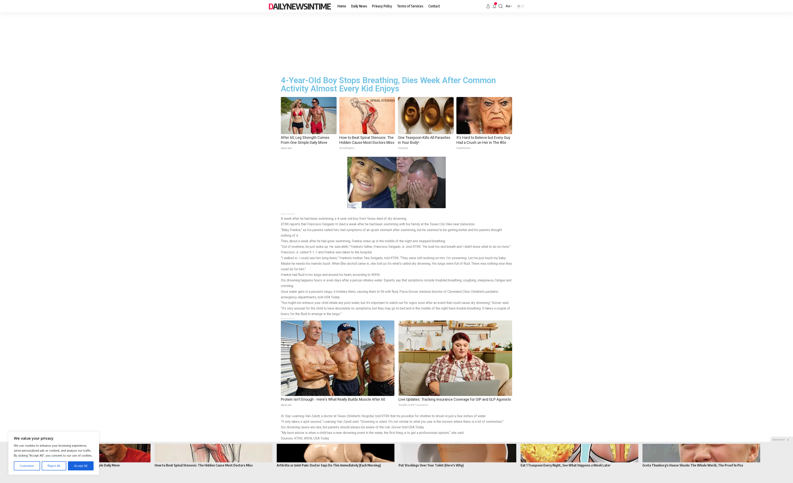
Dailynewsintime (299, 6)
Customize (27, 466)
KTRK (298, 438)
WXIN (308, 438)
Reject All (54, 466)
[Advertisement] (396, 43)
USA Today (321, 438)
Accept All (81, 466)
